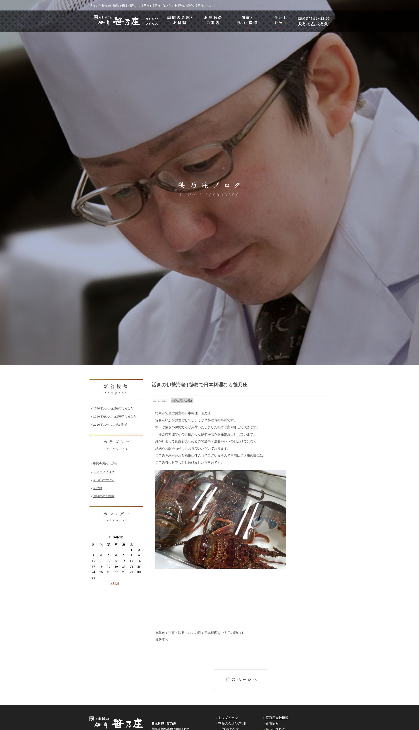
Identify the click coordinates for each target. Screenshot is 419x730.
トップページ (228, 718)
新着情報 (272, 723)
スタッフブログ (103, 472)
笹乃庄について (103, 480)
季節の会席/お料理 (232, 723)
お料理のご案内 (103, 496)
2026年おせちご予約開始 (110, 424)
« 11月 (115, 583)
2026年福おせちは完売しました (115, 416)
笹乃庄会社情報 (277, 718)
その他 (97, 488)
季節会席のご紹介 (182, 400)
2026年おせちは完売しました (113, 408)
